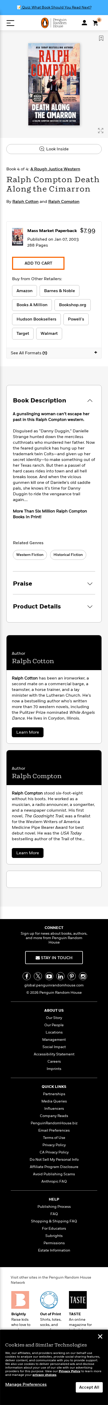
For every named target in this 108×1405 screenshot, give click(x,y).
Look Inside (57, 149)
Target (23, 333)
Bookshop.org (72, 305)
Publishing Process (54, 1206)
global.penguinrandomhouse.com (54, 985)
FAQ (54, 1213)
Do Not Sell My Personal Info (54, 1159)
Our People (54, 1025)
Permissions (54, 1243)
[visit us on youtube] (49, 976)
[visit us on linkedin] (60, 976)
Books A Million (32, 305)
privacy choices (44, 1375)
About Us (54, 1010)
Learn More (29, 733)
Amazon (25, 291)
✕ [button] (100, 1337)
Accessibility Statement (54, 1054)
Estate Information (54, 1250)
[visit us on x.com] (38, 976)
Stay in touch (56, 958)
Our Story (54, 1017)
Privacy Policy (54, 1145)
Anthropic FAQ (54, 1181)
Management (54, 1039)
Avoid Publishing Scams (54, 1174)
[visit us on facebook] (27, 976)
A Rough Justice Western (55, 169)
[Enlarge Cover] (100, 130)
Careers (54, 1061)
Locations (54, 1032)
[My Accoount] (84, 22)
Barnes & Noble (59, 291)
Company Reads (54, 1115)
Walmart (49, 333)
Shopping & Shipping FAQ (54, 1221)
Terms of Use (54, 1137)
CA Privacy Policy (54, 1152)
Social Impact (54, 1046)
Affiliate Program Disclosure (54, 1166)
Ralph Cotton (25, 201)
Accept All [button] (89, 1387)
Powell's (76, 319)
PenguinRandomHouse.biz (54, 1123)
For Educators (54, 1228)
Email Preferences (54, 1130)
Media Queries (54, 1101)
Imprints (54, 1068)
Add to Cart (38, 263)
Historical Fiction (68, 554)
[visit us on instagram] (83, 976)
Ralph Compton (63, 201)
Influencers (54, 1108)
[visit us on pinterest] (72, 976)
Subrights (54, 1235)
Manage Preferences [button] (26, 1384)
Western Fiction (30, 554)
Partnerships (54, 1094)
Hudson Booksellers (36, 319)
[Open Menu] (10, 23)
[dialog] (54, 1367)
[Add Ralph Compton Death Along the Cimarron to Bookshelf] (101, 38)
